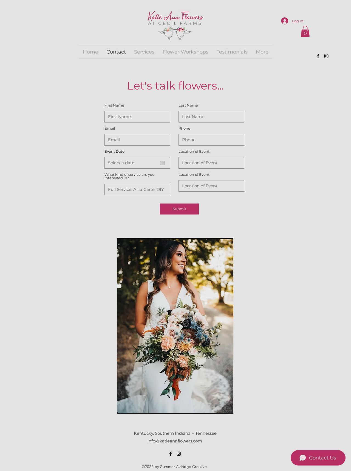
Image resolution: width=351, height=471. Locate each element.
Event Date (114, 151)
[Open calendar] (162, 163)
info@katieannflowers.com (175, 441)
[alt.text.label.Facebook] (318, 56)
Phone (184, 128)
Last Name (188, 105)
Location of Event (194, 151)
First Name (114, 105)
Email (109, 128)
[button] (305, 31)
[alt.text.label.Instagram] (326, 56)
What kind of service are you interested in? (129, 176)
